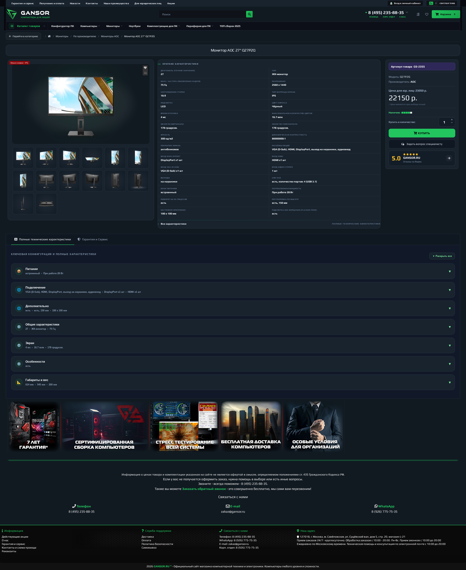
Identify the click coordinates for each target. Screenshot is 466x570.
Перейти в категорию (25, 36)
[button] (387, 12)
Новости (75, 3)
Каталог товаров (28, 25)
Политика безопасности (157, 543)
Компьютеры (88, 26)
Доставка (148, 536)
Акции (171, 3)
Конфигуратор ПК (62, 26)
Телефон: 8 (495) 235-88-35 (237, 536)
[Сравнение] (418, 14)
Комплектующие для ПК (162, 26)
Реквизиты (9, 551)
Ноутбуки (135, 26)
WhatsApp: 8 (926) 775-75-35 (238, 540)
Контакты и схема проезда (19, 547)
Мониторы (113, 26)
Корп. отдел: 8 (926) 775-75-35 (239, 547)
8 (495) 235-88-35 (254, 484)
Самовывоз (149, 547)
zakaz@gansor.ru (233, 511)
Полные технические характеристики (45, 239)
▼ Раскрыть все (442, 256)
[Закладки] (426, 14)
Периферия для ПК (198, 26)
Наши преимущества (116, 3)
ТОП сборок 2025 (230, 26)
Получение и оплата (52, 3)
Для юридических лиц (148, 3)
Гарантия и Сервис (95, 239)
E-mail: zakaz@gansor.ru (234, 543)
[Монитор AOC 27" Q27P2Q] (81, 104)
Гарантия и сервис (22, 3)
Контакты (92, 3)
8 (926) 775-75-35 (384, 511)
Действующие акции (15, 536)
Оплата (146, 540)
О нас (5, 540)
